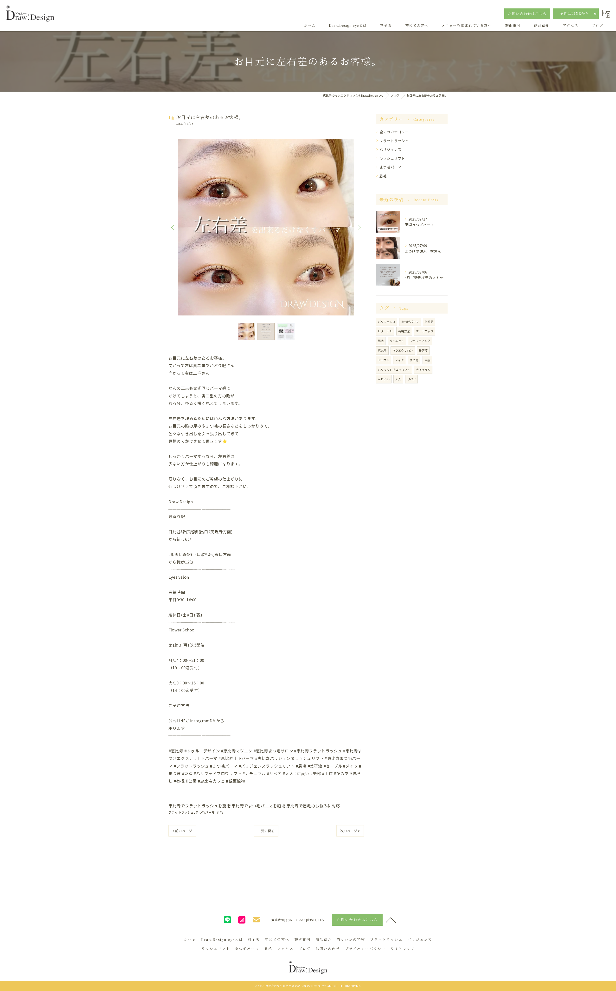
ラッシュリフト (392, 158)
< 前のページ (182, 830)
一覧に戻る (266, 830)
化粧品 (429, 322)
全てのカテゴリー (394, 131)
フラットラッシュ (181, 812)
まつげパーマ (410, 322)
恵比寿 (382, 350)
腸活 (381, 341)
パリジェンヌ (390, 149)
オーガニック (424, 331)
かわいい (384, 379)
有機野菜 (404, 331)
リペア (411, 379)
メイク (399, 360)
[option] (266, 227)
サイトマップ (403, 948)
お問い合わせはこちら (527, 13)
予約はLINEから (574, 13)
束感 (427, 360)
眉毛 (220, 812)
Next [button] (359, 227)
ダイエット (397, 341)
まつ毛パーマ (205, 812)
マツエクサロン (402, 350)
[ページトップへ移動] (391, 919)
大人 (398, 379)
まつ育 (414, 360)
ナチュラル (423, 370)
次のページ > (350, 830)
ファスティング (420, 341)
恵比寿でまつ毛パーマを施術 (258, 806)
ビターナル (385, 331)
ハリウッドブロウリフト (394, 370)
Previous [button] (173, 227)
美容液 (423, 350)
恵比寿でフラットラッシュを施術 (199, 806)
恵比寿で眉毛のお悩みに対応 (313, 806)
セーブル (383, 360)
